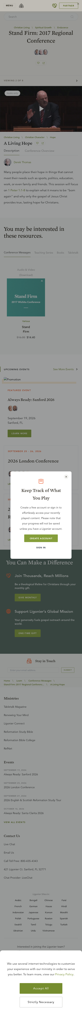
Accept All (41, 988)
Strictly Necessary (41, 1002)
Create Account (41, 538)
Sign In (41, 547)
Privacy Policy (64, 974)
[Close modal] (66, 476)
